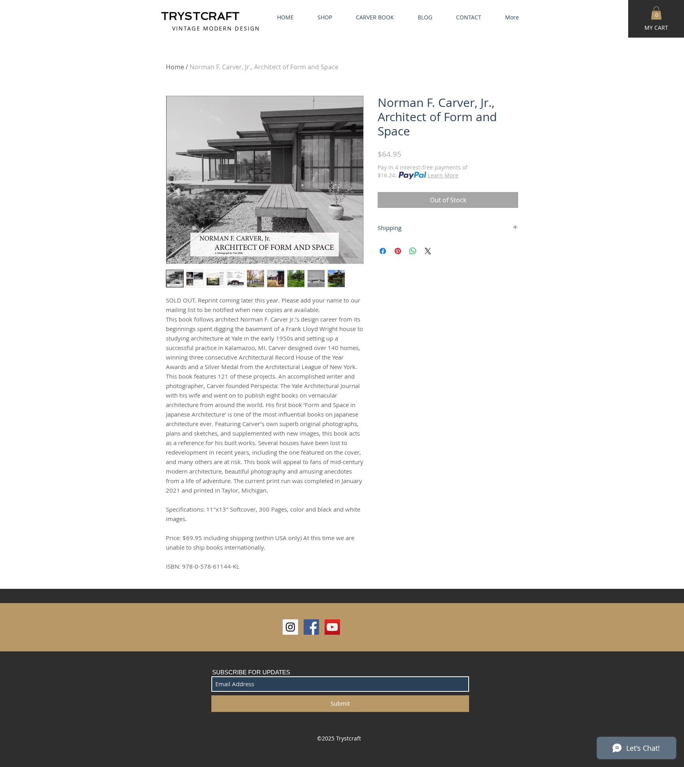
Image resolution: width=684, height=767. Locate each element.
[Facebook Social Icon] (311, 627)
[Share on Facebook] (383, 251)
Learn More (443, 175)
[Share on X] (428, 251)
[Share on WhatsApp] (413, 251)
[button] (656, 12)
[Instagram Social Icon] (290, 627)
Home (175, 67)
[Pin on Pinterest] (398, 251)
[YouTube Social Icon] (332, 627)
